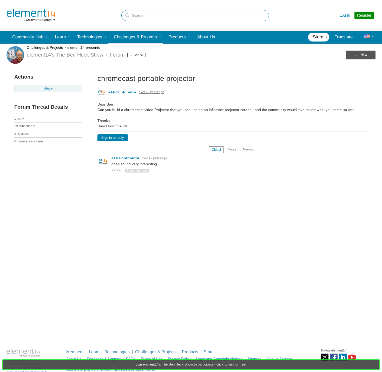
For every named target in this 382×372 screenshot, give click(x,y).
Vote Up (113, 170)
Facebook (334, 357)
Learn (94, 352)
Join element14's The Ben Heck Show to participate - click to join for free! (191, 364)
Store (209, 352)
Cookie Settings (280, 359)
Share (48, 88)
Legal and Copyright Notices (219, 359)
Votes (232, 149)
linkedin (343, 357)
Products (190, 352)
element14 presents (83, 47)
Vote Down (120, 170)
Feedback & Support (104, 359)
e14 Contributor (122, 92)
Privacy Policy (179, 359)
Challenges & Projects (45, 47)
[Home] (31, 15)
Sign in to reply (112, 138)
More (138, 55)
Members (74, 352)
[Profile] (367, 37)
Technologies (117, 352)
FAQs (130, 359)
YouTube (352, 357)
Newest (248, 149)
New (363, 55)
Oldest (216, 149)
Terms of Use (151, 359)
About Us (73, 359)
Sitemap (254, 359)
